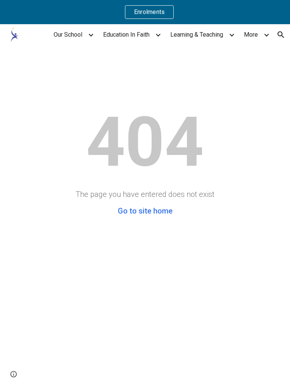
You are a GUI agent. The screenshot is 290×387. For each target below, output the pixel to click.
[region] (145, 12)
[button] (281, 35)
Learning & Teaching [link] (196, 34)
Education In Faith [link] (126, 34)
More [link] (251, 34)
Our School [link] (68, 34)
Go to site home (145, 210)
